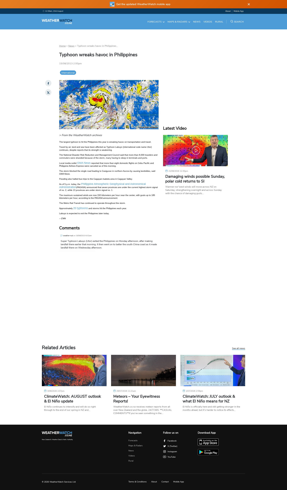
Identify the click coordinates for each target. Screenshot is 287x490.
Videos (207, 21)
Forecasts (155, 21)
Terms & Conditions (137, 481)
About (227, 11)
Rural (219, 21)
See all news (238, 348)
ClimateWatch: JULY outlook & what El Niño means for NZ (209, 399)
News (196, 21)
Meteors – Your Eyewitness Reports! (136, 399)
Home (62, 46)
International (68, 72)
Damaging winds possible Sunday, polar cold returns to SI (195, 179)
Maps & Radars (177, 21)
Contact (165, 481)
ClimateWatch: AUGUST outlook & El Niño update (72, 399)
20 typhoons (80, 208)
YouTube (171, 457)
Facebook (172, 440)
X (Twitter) (172, 446)
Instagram (172, 451)
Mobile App (239, 11)
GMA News (84, 162)
